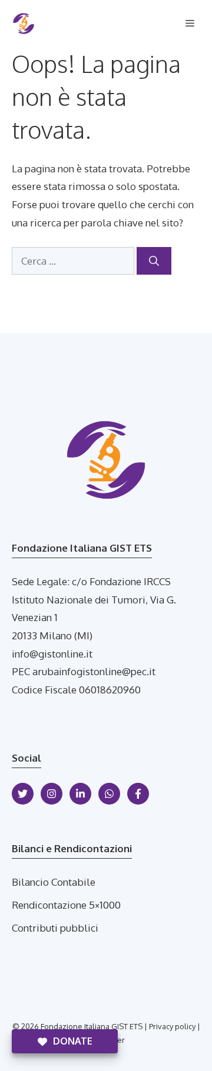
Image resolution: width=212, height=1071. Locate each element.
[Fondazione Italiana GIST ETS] (23, 23)
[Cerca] (154, 261)
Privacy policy (172, 1026)
